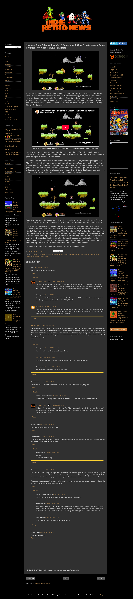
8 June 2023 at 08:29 (60, 494)
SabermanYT (114, 96)
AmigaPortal (114, 72)
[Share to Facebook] (60, 251)
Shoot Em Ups (114, 99)
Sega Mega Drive (10, 109)
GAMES (86, 254)
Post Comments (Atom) (42, 583)
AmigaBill (113, 67)
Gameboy (8, 80)
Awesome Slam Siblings (39, 254)
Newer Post (30, 578)
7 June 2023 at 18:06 (52, 348)
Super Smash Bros (41, 256)
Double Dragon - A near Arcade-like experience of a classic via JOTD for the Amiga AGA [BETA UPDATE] (119, 260)
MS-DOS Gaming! (116, 85)
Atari (6, 61)
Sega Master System (11, 106)
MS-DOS (7, 88)
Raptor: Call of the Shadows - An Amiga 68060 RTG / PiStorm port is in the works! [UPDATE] (119, 289)
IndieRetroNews (41, 281)
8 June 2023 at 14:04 (52, 503)
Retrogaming (30, 256)
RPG (6, 187)
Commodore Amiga (116, 77)
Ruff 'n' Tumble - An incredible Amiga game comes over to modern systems (119, 246)
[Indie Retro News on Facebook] (122, 44)
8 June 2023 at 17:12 (57, 405)
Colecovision (9, 77)
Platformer (8, 174)
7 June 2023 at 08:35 (57, 281)
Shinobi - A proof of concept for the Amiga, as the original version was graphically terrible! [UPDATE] (119, 232)
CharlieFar (113, 80)
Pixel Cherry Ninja (115, 88)
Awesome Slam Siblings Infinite (57, 254)
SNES (7, 112)
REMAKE (8, 182)
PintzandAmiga (115, 91)
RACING (7, 179)
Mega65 (7, 85)
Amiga (7, 56)
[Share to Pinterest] (62, 251)
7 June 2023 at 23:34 (52, 453)
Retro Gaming (94, 254)
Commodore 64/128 (116, 75)
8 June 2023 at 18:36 (49, 306)
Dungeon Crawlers (116, 83)
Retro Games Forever (117, 93)
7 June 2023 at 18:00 (47, 470)
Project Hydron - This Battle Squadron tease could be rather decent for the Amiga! (119, 302)
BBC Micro (8, 72)
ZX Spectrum (9, 117)
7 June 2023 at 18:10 (52, 295)
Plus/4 (7, 104)
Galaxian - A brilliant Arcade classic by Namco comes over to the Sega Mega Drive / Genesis (119, 182)
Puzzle (7, 176)
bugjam (38, 306)
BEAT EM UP (9, 168)
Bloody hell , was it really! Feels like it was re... (13, 130)
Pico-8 (7, 101)
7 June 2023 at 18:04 (47, 532)
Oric (6, 96)
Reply (33, 273)
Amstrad (7, 59)
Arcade (7, 166)
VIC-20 (7, 114)
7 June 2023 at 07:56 (47, 325)
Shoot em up (9, 192)
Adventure (8, 163)
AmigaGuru (113, 70)
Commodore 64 (77, 254)
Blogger (102, 595)
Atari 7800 (8, 64)
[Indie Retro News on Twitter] (114, 44)
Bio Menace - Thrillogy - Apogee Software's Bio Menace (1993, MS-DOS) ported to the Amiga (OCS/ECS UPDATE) (119, 275)
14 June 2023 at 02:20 (52, 367)
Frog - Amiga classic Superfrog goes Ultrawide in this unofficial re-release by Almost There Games (119, 317)
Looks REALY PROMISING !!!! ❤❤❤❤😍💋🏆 (12, 135)
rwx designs (35, 325)
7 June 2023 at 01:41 (42, 267)
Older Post (101, 578)
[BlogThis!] (56, 251)
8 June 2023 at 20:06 (52, 517)
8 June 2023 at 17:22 (52, 357)
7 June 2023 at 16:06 (47, 424)
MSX (6, 91)
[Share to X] (58, 251)
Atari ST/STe (9, 67)
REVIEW (7, 184)
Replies (35, 277)
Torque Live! (114, 101)
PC (6, 98)
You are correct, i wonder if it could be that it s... (13, 153)
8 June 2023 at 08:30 (60, 396)
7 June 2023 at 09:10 (47, 382)
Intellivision (8, 83)
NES (6, 93)
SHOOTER (8, 189)
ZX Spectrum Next (11, 120)
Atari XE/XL (8, 69)
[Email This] (54, 251)
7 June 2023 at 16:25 (47, 436)
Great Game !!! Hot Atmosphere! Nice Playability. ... (11, 147)
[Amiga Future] (119, 135)
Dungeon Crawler (10, 171)
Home (66, 578)
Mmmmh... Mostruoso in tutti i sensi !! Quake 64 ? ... (13, 141)
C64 (70, 254)
